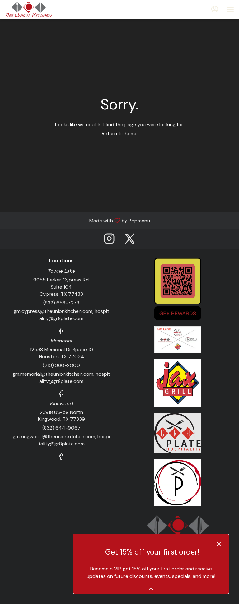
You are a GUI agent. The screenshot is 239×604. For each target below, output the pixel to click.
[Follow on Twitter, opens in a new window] (129, 240)
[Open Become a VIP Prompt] (151, 588)
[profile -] (214, 9)
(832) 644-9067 (61, 428)
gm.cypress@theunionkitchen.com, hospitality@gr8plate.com (61, 315)
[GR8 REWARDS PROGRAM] (177, 288)
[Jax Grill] (177, 382)
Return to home (120, 133)
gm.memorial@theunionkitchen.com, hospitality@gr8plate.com (61, 377)
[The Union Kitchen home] (33, 9)
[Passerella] (177, 482)
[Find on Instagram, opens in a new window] (109, 240)
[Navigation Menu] (230, 9)
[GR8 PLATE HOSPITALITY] (177, 433)
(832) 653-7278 (61, 303)
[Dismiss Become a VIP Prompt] (218, 544)
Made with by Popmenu (77, 220)
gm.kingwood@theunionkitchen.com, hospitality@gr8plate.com (61, 440)
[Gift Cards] (177, 339)
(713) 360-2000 (61, 365)
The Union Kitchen (178, 529)
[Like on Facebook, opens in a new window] (61, 332)
